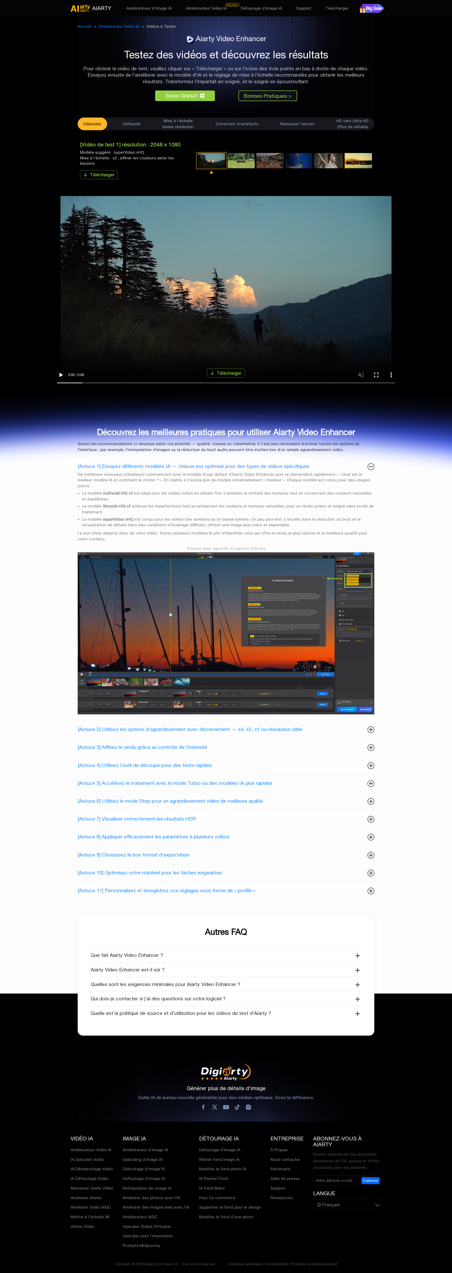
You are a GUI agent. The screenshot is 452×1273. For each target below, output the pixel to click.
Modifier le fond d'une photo (226, 1216)
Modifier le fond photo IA (222, 1169)
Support (303, 8)
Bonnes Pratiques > (268, 96)
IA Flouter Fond (213, 1178)
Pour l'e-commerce (217, 1197)
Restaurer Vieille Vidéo (92, 1188)
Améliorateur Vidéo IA (206, 8)
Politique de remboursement (314, 1264)
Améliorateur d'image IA (149, 8)
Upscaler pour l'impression (148, 1236)
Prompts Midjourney (142, 1245)
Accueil (85, 26)
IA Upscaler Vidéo (87, 1159)
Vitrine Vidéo (82, 1226)
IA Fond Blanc (212, 1188)
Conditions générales (244, 1264)
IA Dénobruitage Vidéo (92, 1169)
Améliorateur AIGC (140, 1216)
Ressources (281, 1197)
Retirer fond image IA (219, 1159)
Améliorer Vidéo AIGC (91, 1207)
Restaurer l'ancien (297, 123)
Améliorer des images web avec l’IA (156, 1207)
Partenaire (280, 1169)
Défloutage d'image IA (144, 1178)
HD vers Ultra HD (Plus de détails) (352, 123)
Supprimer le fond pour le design (230, 1207)
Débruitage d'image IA (144, 1169)
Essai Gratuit (181, 95)
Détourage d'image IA (261, 8)
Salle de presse (285, 1178)
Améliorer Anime (86, 1197)
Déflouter (132, 123)
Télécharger (336, 8)
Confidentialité (277, 1264)
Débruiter (92, 123)
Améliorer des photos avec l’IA (151, 1197)
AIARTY (101, 8)
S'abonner (370, 1181)
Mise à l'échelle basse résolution (178, 123)
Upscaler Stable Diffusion (147, 1226)
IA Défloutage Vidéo (89, 1178)
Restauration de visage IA (147, 1188)
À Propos (278, 1149)
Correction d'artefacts (237, 123)
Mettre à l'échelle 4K (90, 1216)
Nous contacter (285, 1159)
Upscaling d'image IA (142, 1159)
